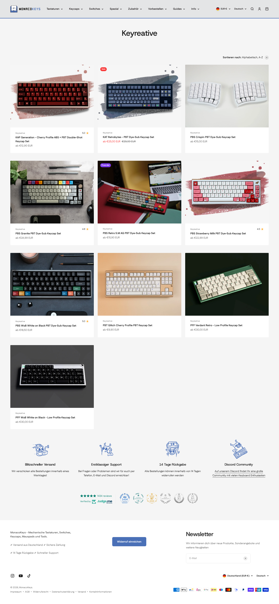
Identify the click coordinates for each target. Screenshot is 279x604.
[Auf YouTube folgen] (21, 576)
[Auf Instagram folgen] (12, 576)
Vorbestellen (155, 9)
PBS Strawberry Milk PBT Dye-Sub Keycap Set (218, 233)
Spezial (114, 9)
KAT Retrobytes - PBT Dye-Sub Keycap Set (128, 137)
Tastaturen (53, 9)
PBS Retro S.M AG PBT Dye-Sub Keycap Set (129, 233)
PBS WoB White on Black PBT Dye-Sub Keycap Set (46, 326)
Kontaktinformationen (100, 591)
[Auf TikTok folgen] (29, 576)
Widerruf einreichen (129, 541)
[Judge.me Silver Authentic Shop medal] (165, 498)
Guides (177, 9)
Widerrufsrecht (40, 591)
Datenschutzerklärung (63, 591)
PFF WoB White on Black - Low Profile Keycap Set (45, 417)
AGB (27, 591)
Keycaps (74, 9)
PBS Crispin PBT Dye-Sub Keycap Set (212, 137)
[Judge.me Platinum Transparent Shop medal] (138, 498)
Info (193, 9)
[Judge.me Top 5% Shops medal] (179, 498)
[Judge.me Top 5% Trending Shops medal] (192, 498)
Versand (82, 591)
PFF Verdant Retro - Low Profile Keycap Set (216, 325)
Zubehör (133, 9)
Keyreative (20, 133)
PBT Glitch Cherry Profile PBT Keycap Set (127, 325)
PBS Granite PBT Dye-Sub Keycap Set (38, 233)
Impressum (16, 591)
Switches (94, 9)
